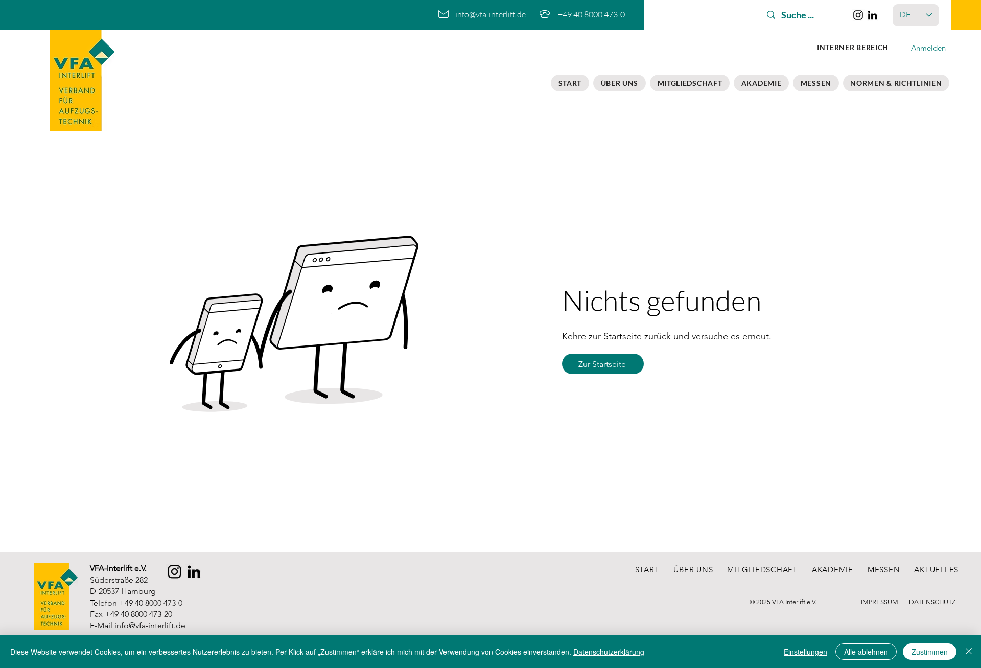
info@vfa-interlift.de (149, 625)
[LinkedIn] (872, 15)
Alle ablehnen (866, 652)
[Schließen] (969, 651)
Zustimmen (930, 652)
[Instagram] (858, 15)
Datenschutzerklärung (608, 652)
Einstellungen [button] (805, 652)
